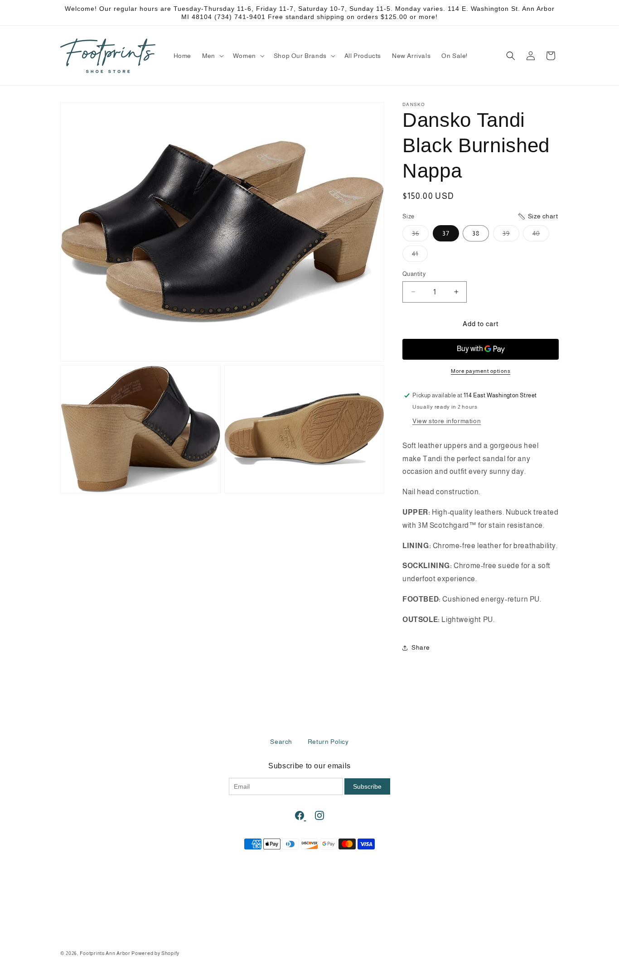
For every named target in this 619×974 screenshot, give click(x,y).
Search (281, 741)
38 (475, 233)
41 (420, 256)
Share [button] (420, 647)
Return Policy (328, 741)
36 (420, 235)
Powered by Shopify (155, 953)
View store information (446, 420)
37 (446, 233)
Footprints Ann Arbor (105, 953)
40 (540, 235)
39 (511, 235)
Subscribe (367, 786)
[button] (212, 55)
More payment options (480, 371)
